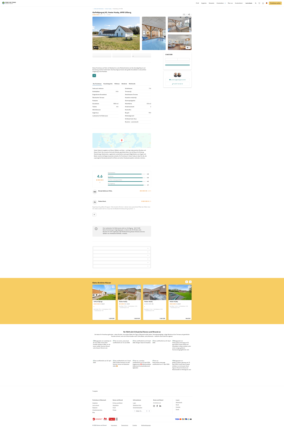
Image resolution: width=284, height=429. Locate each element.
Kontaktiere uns (157, 403)
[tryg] (112, 420)
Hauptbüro (116, 405)
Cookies (135, 425)
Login (134, 403)
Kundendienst (239, 3)
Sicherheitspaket (137, 407)
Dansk (177, 409)
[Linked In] (160, 406)
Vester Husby (108, 8)
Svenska (178, 407)
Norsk (177, 405)
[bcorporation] (117, 420)
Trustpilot (95, 391)
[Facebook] (157, 406)
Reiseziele (211, 3)
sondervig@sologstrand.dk (178, 80)
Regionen (94, 407)
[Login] (263, 3)
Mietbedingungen (146, 425)
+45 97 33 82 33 (178, 84)
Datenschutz (124, 425)
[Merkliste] (259, 3)
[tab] (98, 299)
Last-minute (249, 3)
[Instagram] (154, 406)
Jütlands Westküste (99, 8)
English (177, 400)
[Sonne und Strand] (9, 3)
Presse (114, 410)
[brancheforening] (97, 420)
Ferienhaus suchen (275, 3)
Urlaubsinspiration (97, 410)
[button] (102, 349)
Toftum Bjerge (98, 301)
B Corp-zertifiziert (117, 403)
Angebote (203, 3)
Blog (93, 412)
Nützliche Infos (137, 405)
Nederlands (179, 402)
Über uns (230, 3)
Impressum (114, 425)
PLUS (197, 3)
